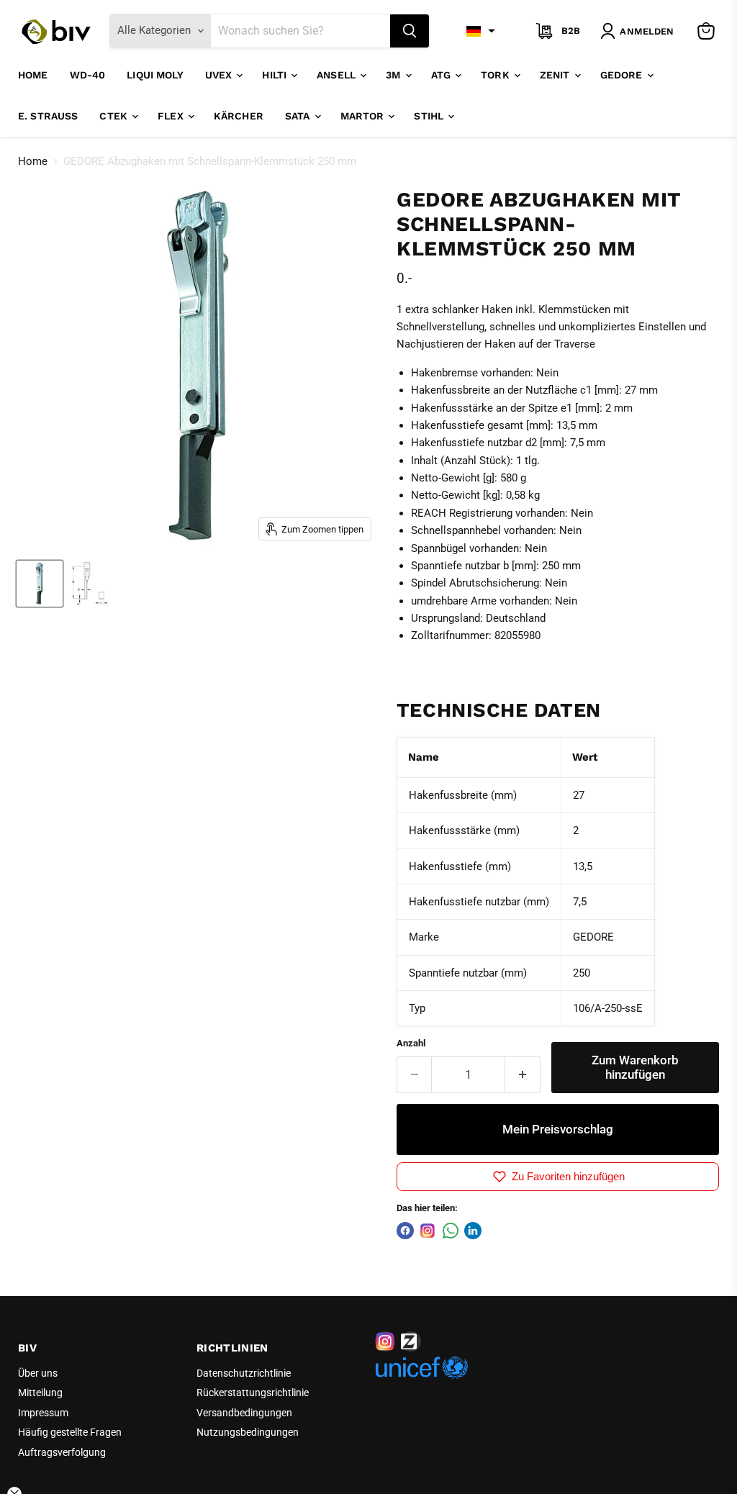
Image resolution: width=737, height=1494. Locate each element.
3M (394, 75)
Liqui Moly (155, 75)
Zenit (556, 75)
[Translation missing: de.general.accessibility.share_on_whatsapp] (450, 1230)
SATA (299, 116)
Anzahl (411, 1043)
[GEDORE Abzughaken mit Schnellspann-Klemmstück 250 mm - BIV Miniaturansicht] (40, 584)
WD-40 (88, 75)
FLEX (172, 116)
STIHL (430, 116)
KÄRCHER (238, 116)
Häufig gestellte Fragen (70, 1432)
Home (33, 75)
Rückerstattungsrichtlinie (252, 1392)
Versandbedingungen (244, 1412)
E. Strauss (48, 116)
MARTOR (363, 116)
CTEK (114, 116)
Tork (496, 75)
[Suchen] (409, 30)
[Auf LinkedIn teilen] (472, 1230)
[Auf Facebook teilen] (405, 1230)
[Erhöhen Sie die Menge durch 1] (523, 1074)
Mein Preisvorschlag (557, 1129)
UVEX (220, 75)
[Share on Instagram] (427, 1230)
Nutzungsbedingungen (247, 1432)
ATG (442, 75)
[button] (481, 31)
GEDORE (623, 75)
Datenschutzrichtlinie (243, 1373)
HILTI (275, 75)
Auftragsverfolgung (62, 1452)
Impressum (43, 1412)
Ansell (337, 75)
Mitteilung (40, 1392)
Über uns (38, 1373)
